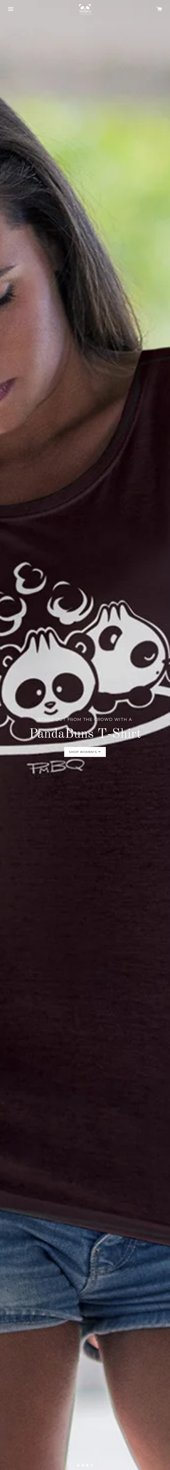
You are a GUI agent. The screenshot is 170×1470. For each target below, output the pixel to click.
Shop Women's (83, 752)
